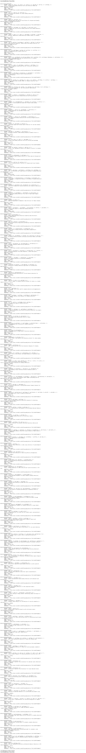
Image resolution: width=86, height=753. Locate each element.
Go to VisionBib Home (4, 1)
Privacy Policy (11, 1)
